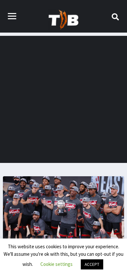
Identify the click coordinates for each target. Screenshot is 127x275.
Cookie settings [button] (56, 264)
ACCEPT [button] (92, 264)
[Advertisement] (63, 99)
